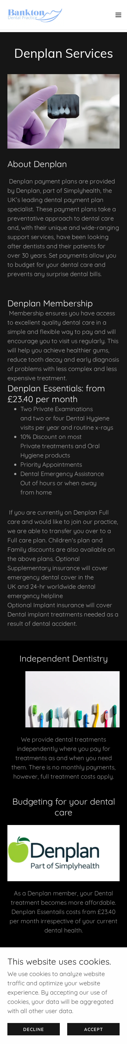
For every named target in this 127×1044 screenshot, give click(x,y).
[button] (118, 15)
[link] (34, 14)
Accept (93, 1029)
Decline (33, 1029)
